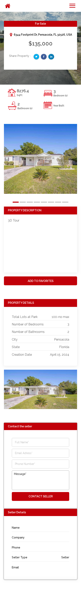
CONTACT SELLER (41, 496)
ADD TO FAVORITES (40, 281)
